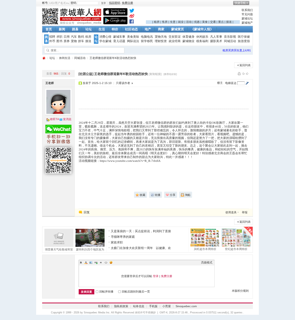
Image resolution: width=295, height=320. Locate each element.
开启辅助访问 (252, 3)
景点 (221, 21)
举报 (244, 212)
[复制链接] (155, 74)
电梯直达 (230, 83)
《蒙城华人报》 (202, 29)
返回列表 (245, 65)
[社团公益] (85, 74)
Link (96, 262)
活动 (189, 21)
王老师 (49, 83)
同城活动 (230, 41)
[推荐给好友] (170, 74)
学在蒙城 (105, 41)
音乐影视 (230, 36)
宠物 (74, 41)
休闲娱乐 (202, 36)
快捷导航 (240, 2)
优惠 (197, 21)
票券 (67, 41)
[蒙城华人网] (72, 23)
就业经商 (175, 41)
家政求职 (117, 242)
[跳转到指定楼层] (247, 83)
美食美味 (133, 36)
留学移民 (147, 41)
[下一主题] (247, 73)
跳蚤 (75, 29)
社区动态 (131, 29)
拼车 (81, 41)
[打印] (239, 73)
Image (91, 262)
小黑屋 (166, 306)
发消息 (67, 119)
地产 (148, 29)
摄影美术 (216, 41)
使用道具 (231, 212)
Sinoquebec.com (186, 306)
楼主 (220, 82)
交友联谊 (175, 36)
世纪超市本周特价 (236, 248)
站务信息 (138, 306)
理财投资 (161, 41)
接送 (229, 21)
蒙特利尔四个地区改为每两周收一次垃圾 (90, 249)
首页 (49, 29)
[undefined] (131, 11)
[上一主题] (243, 73)
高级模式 (206, 262)
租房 (157, 21)
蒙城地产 (247, 22)
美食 (205, 21)
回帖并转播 (106, 291)
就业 (181, 21)
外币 (52, 41)
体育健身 (188, 36)
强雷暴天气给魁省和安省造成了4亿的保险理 (59, 249)
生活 (102, 29)
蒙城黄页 (177, 29)
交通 (213, 21)
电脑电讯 (147, 36)
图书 (59, 41)
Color (86, 262)
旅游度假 (244, 41)
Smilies (111, 262)
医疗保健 (244, 36)
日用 (67, 36)
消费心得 (105, 36)
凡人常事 (216, 36)
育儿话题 (119, 41)
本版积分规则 (240, 290)
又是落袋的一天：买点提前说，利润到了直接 (141, 231)
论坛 (88, 29)
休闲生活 (64, 58)
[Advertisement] (193, 14)
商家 (161, 29)
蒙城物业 (188, 41)
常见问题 (247, 14)
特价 (115, 29)
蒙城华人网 (43, 58)
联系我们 (247, 10)
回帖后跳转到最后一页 (136, 291)
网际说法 (133, 41)
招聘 (52, 36)
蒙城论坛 (247, 18)
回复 (87, 212)
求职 (59, 36)
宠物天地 (161, 36)
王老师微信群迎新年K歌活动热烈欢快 (113, 58)
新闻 (62, 29)
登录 (156, 276)
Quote (101, 262)
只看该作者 (123, 83)
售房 (165, 21)
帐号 (45, 2)
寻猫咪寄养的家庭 (123, 236)
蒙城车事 (119, 36)
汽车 (74, 36)
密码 (73, 2)
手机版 (153, 306)
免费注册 (166, 276)
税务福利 (202, 41)
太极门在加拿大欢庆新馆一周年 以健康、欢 (141, 248)
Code (106, 262)
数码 (81, 36)
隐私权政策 (121, 306)
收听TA (54, 119)
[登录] (103, 3)
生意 (173, 21)
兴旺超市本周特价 (205, 248)
